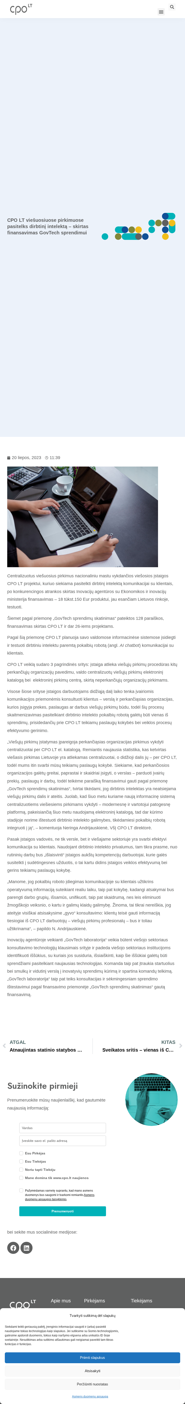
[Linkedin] (26, 1248)
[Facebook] (13, 1248)
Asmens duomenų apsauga (90, 1396)
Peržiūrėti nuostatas (92, 1384)
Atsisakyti (92, 1371)
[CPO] (21, 9)
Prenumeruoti (63, 1211)
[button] (161, 11)
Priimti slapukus (92, 1357)
